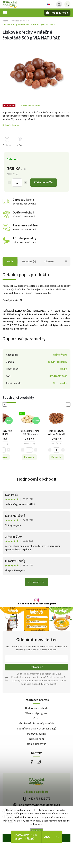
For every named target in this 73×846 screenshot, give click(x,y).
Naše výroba (60, 355)
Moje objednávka (36, 744)
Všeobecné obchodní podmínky (36, 723)
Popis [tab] (10, 261)
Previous (5, 404)
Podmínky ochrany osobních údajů (36, 728)
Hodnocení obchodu (36, 479)
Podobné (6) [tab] (29, 261)
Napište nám (36, 739)
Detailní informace (12, 125)
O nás (36, 718)
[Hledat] (67, 4)
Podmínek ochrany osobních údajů (28, 677)
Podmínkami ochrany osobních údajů (22, 820)
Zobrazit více (36, 582)
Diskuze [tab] (49, 261)
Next (68, 404)
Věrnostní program (36, 713)
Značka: (30, 105)
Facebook (32, 761)
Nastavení (37, 830)
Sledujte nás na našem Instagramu (37, 604)
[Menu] (4, 12)
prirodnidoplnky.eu (38, 761)
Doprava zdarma (36, 734)
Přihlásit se (36, 667)
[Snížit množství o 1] (9, 182)
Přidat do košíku (43, 182)
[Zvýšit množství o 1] (25, 182)
